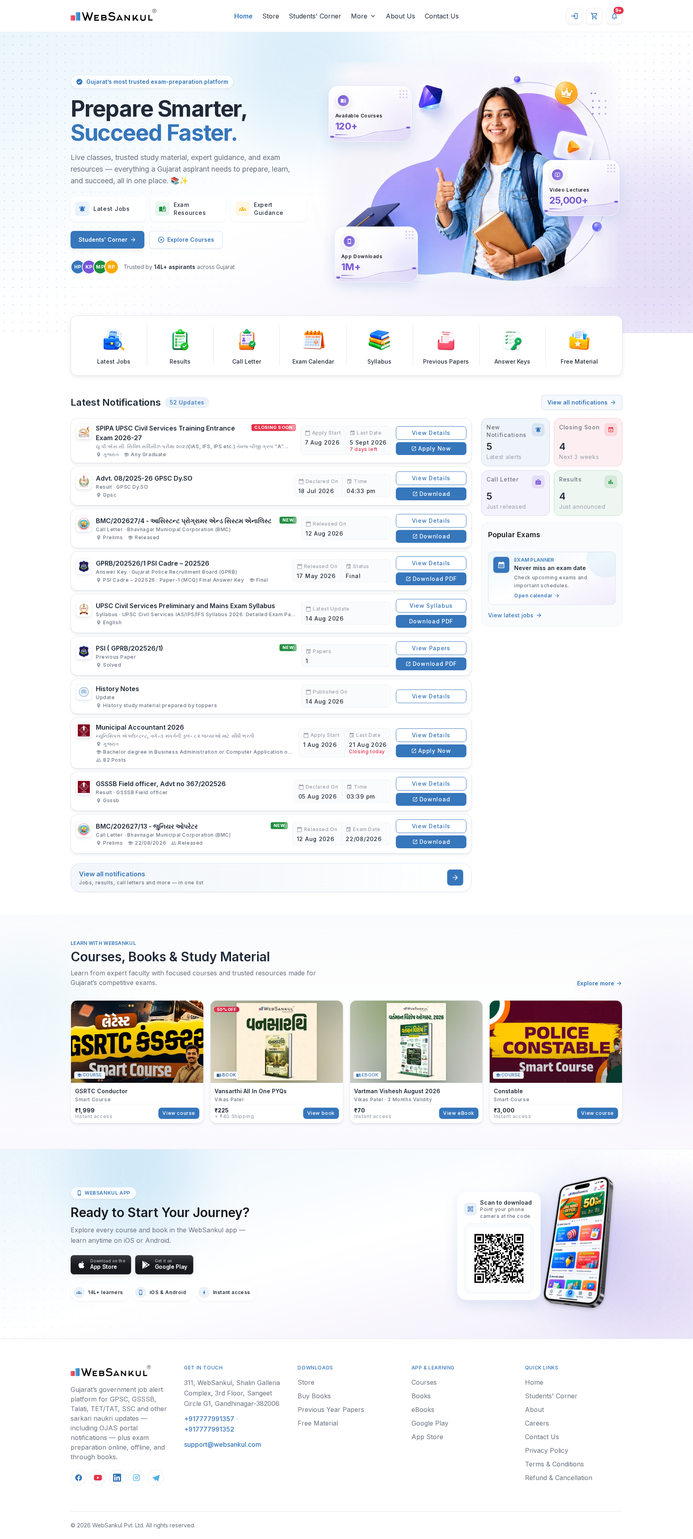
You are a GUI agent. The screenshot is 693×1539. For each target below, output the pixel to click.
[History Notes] (271, 696)
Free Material (318, 1423)
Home (534, 1382)
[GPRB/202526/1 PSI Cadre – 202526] (271, 571)
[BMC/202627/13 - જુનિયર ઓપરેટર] (271, 834)
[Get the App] (577, 1242)
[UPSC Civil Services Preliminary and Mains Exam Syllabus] (271, 613)
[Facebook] (79, 1478)
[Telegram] (156, 1478)
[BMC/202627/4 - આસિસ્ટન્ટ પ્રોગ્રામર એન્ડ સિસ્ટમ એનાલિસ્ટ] (271, 528)
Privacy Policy (546, 1450)
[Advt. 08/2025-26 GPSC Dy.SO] (271, 486)
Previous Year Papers (331, 1410)
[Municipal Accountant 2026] (271, 743)
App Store (427, 1437)
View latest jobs (510, 615)
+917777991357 (209, 1419)
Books (421, 1396)
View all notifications (577, 402)
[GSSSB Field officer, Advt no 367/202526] (271, 791)
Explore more (595, 983)
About (534, 1410)
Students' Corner (103, 239)
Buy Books (314, 1396)
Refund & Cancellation (558, 1478)
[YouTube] (98, 1478)
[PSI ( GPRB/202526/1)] (271, 656)
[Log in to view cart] (594, 16)
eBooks (422, 1410)
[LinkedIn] (117, 1478)
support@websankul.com (222, 1444)
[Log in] (574, 16)
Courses (424, 1382)
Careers (537, 1423)
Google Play (429, 1423)
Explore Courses (190, 239)
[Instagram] (136, 1478)
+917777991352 (209, 1429)
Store (306, 1382)
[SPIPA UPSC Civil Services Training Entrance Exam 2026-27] (271, 441)
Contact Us (542, 1437)
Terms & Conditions (554, 1464)
